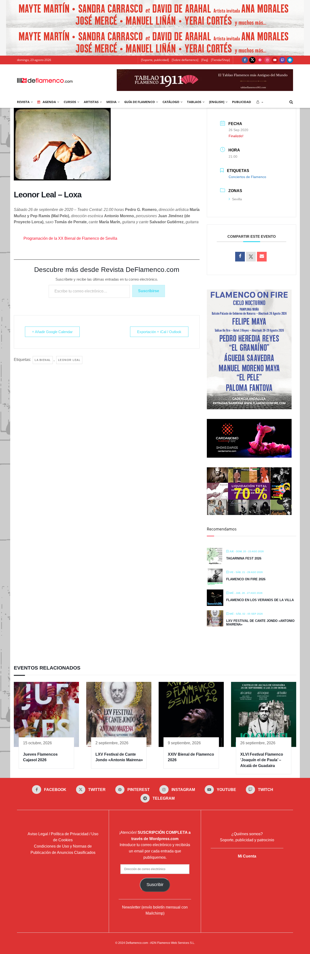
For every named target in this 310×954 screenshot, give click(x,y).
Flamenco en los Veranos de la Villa (260, 600)
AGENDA (49, 102)
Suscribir (155, 884)
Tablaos (194, 102)
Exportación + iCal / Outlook (159, 332)
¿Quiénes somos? (247, 834)
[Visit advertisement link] (155, 14)
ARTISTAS (91, 102)
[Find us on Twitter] (252, 60)
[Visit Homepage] (45, 80)
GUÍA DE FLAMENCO (139, 102)
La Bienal (43, 359)
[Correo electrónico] (262, 256)
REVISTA (23, 102)
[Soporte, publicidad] (155, 60)
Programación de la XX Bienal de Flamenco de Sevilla (70, 238)
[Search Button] (291, 102)
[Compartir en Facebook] (240, 256)
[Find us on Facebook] (245, 60)
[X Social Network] (251, 256)
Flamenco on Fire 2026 (245, 579)
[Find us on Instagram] (267, 60)
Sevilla (237, 199)
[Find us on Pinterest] (260, 60)
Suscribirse (148, 291)
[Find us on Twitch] (282, 60)
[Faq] (204, 60)
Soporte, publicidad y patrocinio (247, 840)
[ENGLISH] (216, 102)
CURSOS (70, 102)
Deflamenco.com (137, 943)
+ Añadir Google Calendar (52, 332)
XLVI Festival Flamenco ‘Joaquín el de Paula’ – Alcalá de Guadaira (261, 760)
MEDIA (111, 102)
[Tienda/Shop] (220, 60)
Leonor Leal (69, 359)
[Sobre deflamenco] (185, 60)
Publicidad (241, 102)
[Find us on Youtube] (275, 60)
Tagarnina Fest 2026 (243, 558)
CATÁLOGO (171, 102)
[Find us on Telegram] (290, 60)
